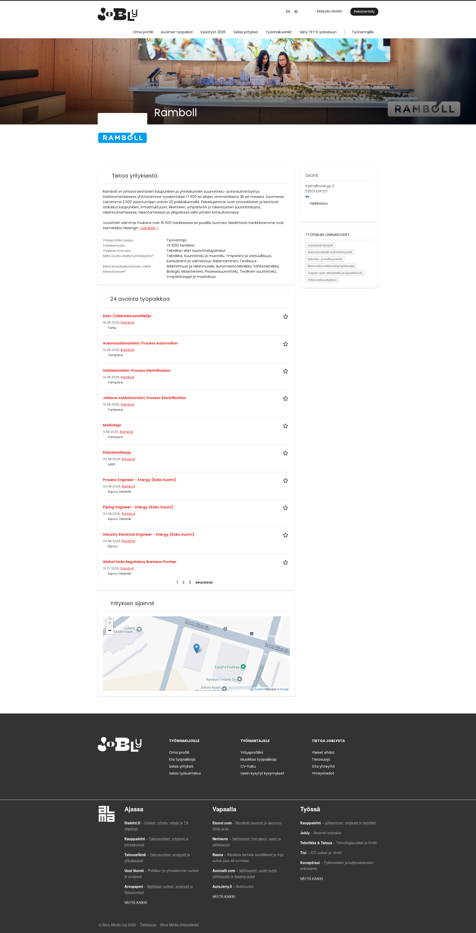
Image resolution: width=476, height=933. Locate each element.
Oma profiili (143, 32)
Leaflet (259, 689)
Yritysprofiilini (251, 752)
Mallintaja (112, 425)
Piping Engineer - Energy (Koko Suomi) (138, 507)
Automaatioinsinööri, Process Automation (140, 343)
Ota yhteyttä (323, 766)
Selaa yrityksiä (246, 32)
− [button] (109, 630)
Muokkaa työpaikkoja (258, 759)
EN (288, 11)
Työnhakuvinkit (279, 32)
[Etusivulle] (117, 14)
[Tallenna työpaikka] (286, 316)
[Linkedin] (117, 762)
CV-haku (248, 766)
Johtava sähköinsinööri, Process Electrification (144, 398)
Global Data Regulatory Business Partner (140, 562)
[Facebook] (101, 762)
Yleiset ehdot (323, 752)
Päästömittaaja (117, 452)
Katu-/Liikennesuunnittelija (127, 316)
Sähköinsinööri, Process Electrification (137, 370)
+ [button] (109, 623)
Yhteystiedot (323, 773)
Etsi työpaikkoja (182, 759)
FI (296, 11)
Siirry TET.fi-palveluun (318, 32)
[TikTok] (125, 762)
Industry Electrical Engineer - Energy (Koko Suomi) (148, 534)
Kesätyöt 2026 (213, 32)
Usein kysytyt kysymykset (262, 773)
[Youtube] (133, 762)
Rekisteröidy (364, 11)
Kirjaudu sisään (329, 11)
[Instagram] (109, 762)
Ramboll (127, 322)
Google (284, 689)
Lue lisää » (149, 227)
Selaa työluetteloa (185, 773)
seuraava (204, 582)
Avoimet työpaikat (177, 32)
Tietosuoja (321, 759)
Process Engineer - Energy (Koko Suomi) (139, 480)
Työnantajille (363, 32)
